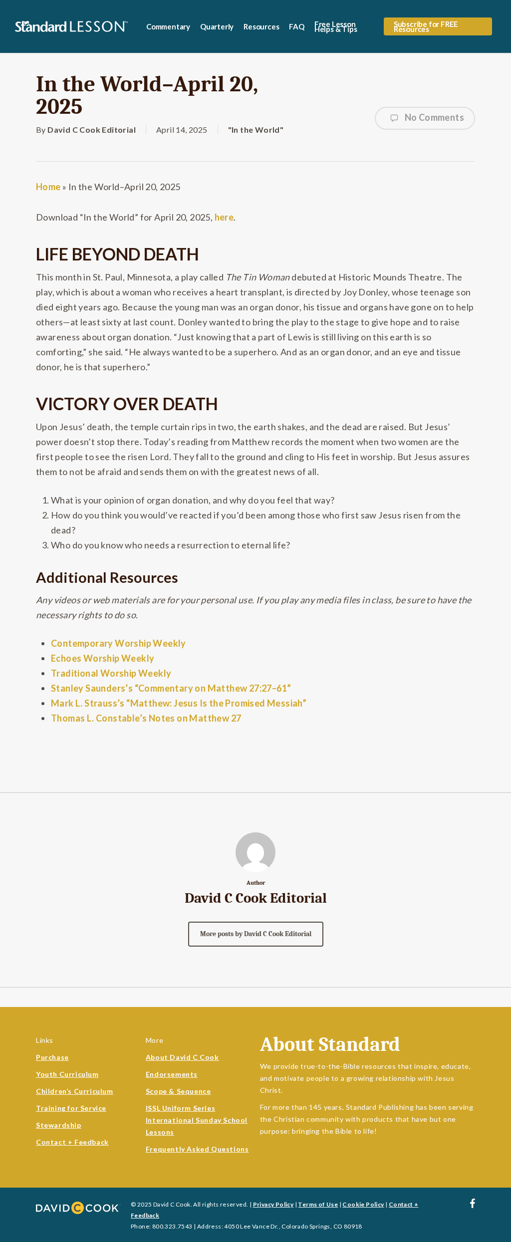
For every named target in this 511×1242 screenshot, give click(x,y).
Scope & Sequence (178, 1091)
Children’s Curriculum (74, 1091)
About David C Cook (182, 1057)
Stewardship (58, 1125)
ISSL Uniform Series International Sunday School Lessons (197, 1120)
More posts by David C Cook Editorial (255, 934)
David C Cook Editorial (91, 129)
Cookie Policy (363, 1204)
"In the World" (256, 129)
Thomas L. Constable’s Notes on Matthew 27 (146, 718)
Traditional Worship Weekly (111, 673)
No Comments (433, 117)
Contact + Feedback (72, 1142)
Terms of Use (318, 1204)
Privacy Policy (273, 1204)
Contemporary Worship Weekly (118, 643)
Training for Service (71, 1108)
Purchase (52, 1057)
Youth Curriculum (67, 1074)
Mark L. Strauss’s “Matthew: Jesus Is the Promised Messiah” (178, 703)
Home (48, 186)
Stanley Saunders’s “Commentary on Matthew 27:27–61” (171, 688)
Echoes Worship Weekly (102, 658)
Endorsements (172, 1074)
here (224, 217)
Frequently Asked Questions (197, 1149)
